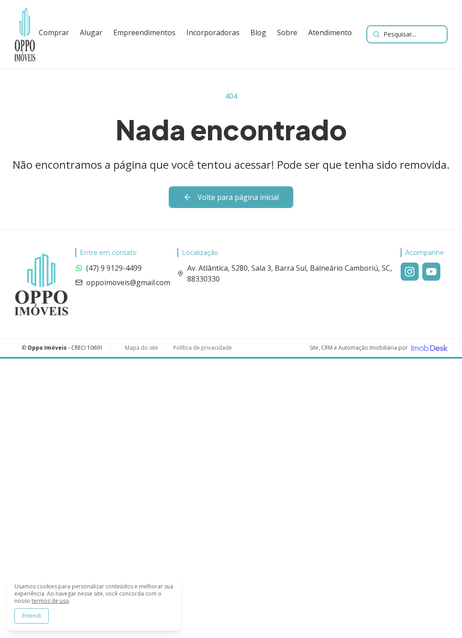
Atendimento (330, 32)
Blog (258, 32)
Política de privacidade (202, 347)
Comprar (54, 32)
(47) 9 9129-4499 (114, 268)
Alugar (91, 32)
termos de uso (50, 601)
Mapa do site (141, 347)
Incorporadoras (213, 32)
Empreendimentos (144, 32)
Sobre (287, 32)
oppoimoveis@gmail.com (128, 282)
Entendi (31, 616)
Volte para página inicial (238, 197)
